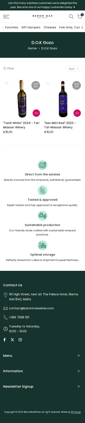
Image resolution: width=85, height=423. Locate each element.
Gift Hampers (30, 27)
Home (32, 48)
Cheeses (50, 27)
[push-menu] (6, 17)
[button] (6, 83)
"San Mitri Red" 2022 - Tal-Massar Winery (60, 125)
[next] (82, 27)
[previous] (3, 27)
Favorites (11, 27)
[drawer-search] (71, 16)
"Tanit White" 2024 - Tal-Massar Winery (21, 125)
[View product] (36, 113)
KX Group (76, 412)
